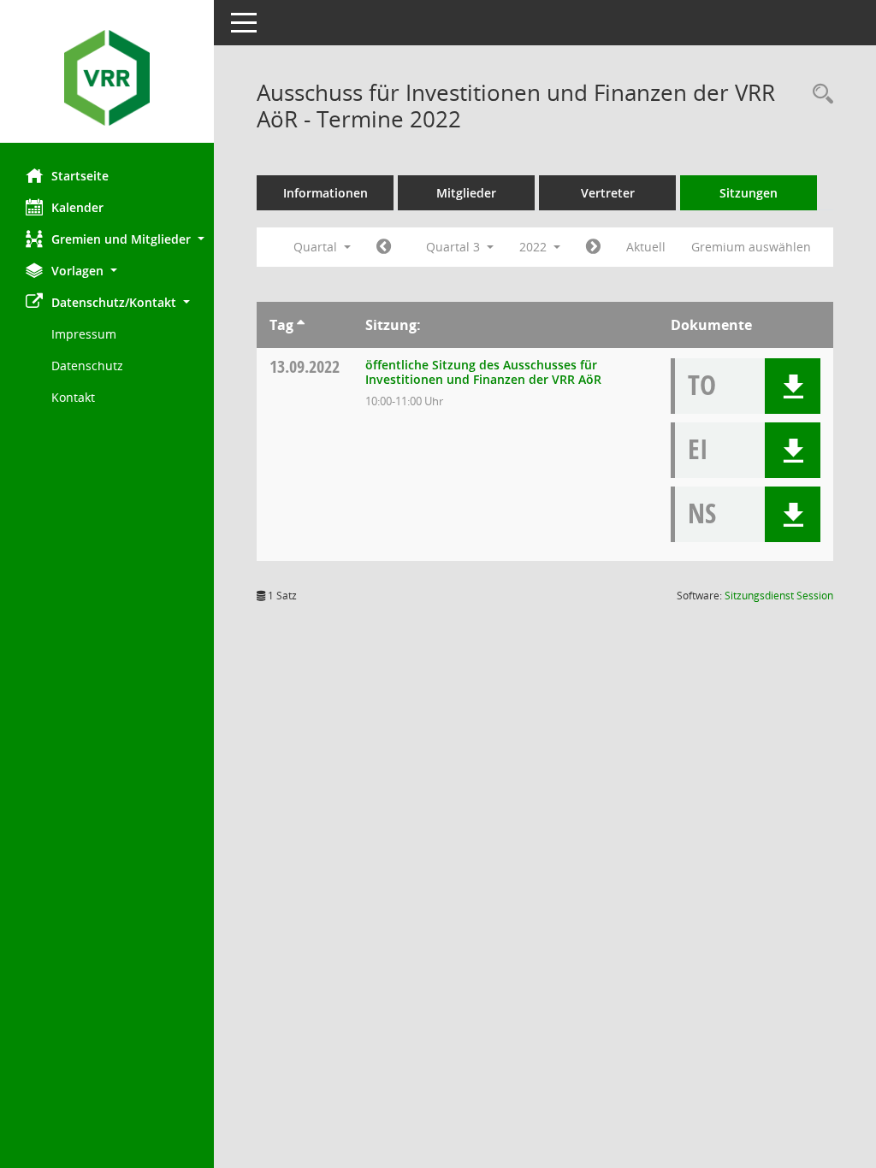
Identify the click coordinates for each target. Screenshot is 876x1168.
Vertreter (608, 193)
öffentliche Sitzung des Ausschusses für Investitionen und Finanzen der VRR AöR (483, 372)
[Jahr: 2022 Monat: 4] (384, 247)
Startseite (80, 176)
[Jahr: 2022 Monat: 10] (593, 247)
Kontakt (73, 397)
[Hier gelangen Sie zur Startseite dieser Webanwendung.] (107, 78)
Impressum (83, 334)
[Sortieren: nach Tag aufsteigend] (301, 325)
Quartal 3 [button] (454, 247)
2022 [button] (534, 247)
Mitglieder (466, 193)
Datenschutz (87, 365)
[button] (107, 239)
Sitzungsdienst (779, 595)
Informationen (325, 193)
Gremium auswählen (751, 247)
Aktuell (646, 247)
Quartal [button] (316, 247)
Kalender (77, 207)
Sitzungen (748, 193)
